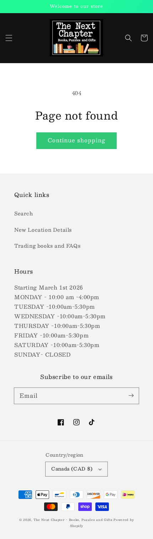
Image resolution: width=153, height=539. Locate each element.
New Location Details (43, 229)
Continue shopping (76, 140)
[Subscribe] (131, 395)
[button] (9, 38)
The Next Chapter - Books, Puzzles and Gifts (72, 519)
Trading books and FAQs (47, 245)
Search (23, 213)
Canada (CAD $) (72, 469)
